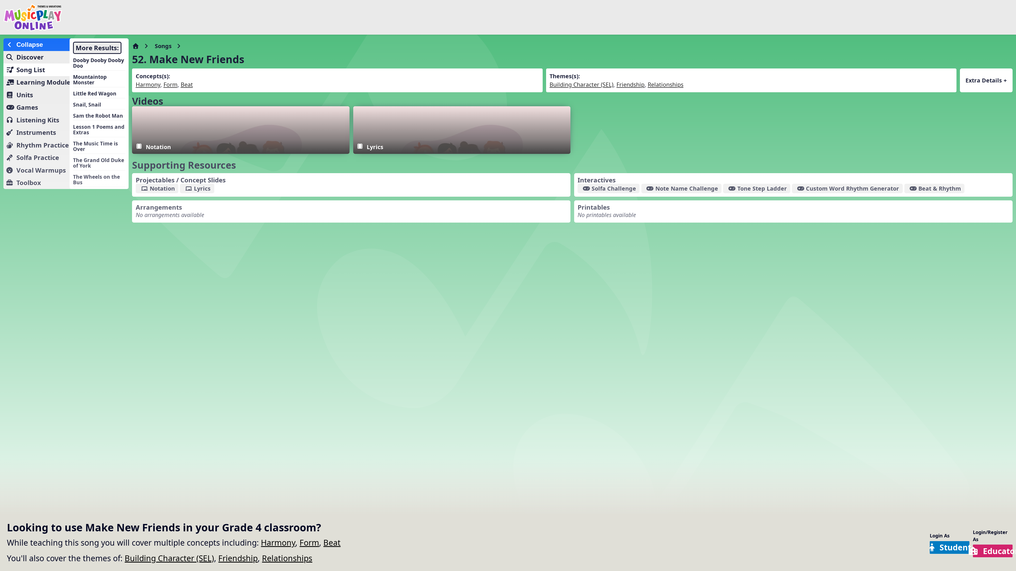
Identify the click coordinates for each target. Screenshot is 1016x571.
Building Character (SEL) (169, 558)
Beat (332, 542)
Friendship (238, 558)
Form (309, 542)
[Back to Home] (169, 17)
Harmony (278, 542)
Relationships (287, 558)
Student (954, 547)
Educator (998, 551)
